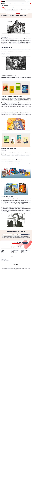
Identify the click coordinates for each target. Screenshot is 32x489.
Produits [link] (16, 269)
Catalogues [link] (12, 268)
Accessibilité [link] (3, 268)
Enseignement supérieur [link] (3, 259)
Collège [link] (2, 253)
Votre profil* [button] (4, 234)
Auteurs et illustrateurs (23, 252)
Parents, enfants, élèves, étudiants (15, 250)
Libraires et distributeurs (24, 253)
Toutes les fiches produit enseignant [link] (5, 260)
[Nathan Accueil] (3, 1)
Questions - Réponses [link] (21, 268)
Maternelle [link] (2, 251)
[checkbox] (1, 236)
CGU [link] (25, 268)
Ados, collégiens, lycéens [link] (14, 252)
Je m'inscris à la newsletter (25, 234)
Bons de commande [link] (16, 268)
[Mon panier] (28, 1)
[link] (11, 246)
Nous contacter (23, 3)
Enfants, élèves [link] (12, 251)
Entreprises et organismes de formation (25, 250)
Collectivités (22, 251)
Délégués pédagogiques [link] (8, 268)
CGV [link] (26, 268)
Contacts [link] (29, 268)
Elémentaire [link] (2, 252)
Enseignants (2, 250)
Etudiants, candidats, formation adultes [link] (15, 253)
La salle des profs (27, 3)
